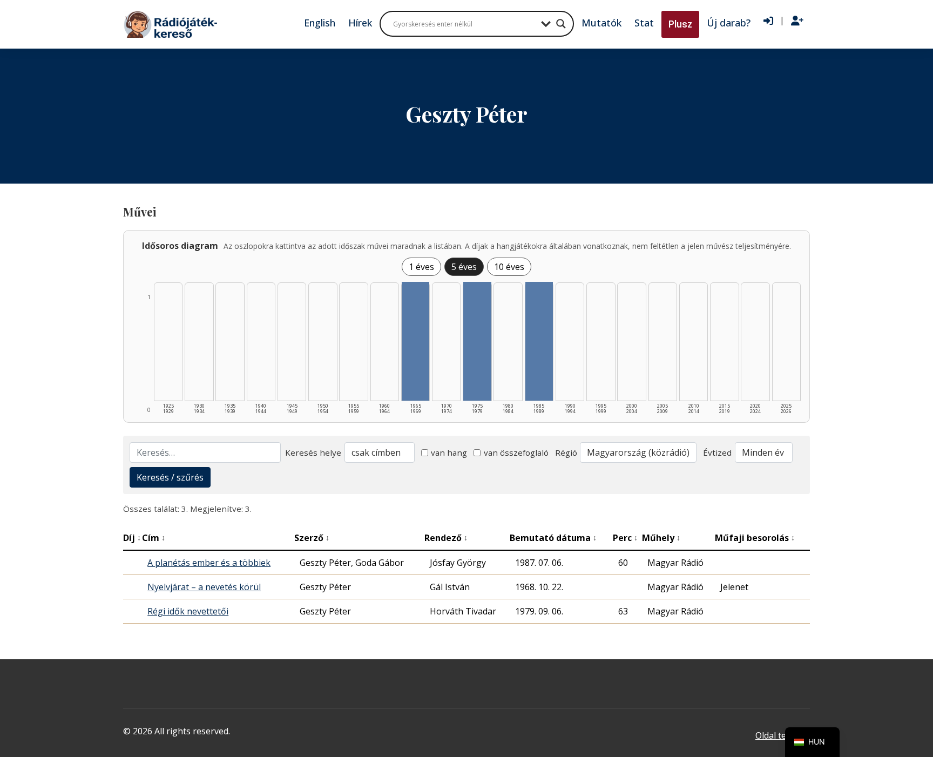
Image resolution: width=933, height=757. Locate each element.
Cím (153, 538)
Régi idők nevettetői (187, 611)
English (319, 22)
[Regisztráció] (797, 21)
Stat (644, 22)
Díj (132, 538)
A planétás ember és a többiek (209, 563)
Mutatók (601, 22)
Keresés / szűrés (170, 477)
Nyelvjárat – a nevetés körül (204, 587)
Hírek (360, 22)
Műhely (661, 538)
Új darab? (729, 22)
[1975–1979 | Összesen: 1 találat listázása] (477, 341)
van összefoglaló (516, 452)
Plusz (680, 24)
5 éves (464, 267)
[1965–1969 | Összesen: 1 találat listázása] (415, 341)
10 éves (509, 267)
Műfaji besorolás (755, 538)
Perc (625, 538)
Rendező (446, 538)
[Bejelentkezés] (768, 21)
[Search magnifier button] (561, 23)
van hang (449, 452)
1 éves (421, 267)
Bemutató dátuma (553, 538)
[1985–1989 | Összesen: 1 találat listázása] (539, 341)
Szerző (311, 538)
